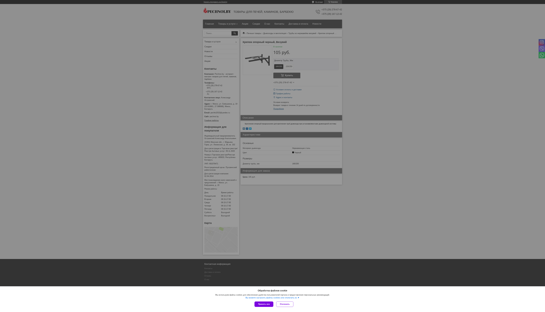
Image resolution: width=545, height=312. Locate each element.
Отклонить (285, 304)
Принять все (264, 304)
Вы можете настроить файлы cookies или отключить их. (271, 298)
